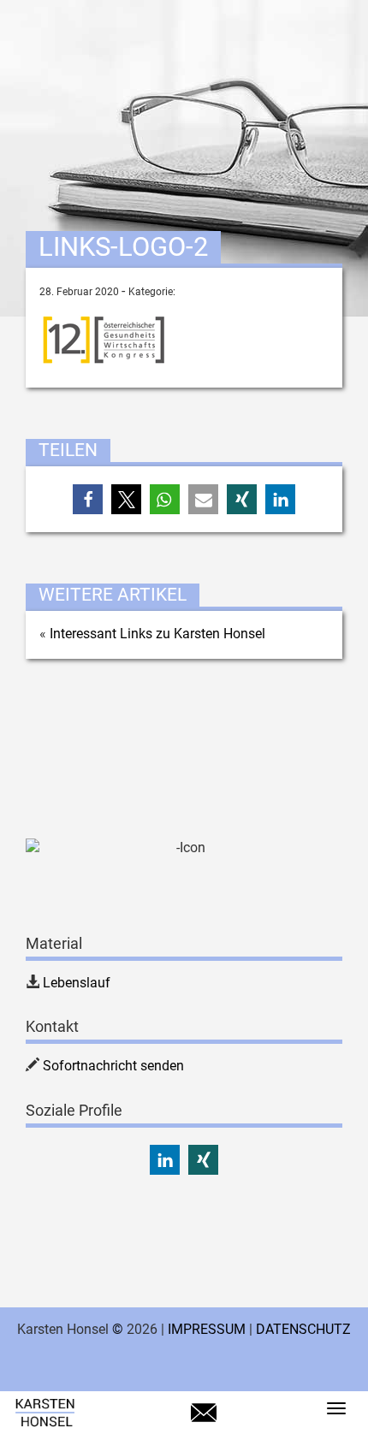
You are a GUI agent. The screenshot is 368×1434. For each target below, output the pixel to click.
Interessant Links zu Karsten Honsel (157, 633)
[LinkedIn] (165, 1160)
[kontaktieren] (204, 1421)
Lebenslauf (76, 983)
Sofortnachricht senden (113, 1066)
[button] (88, 499)
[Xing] (203, 1160)
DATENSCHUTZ (303, 1329)
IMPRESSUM (207, 1329)
